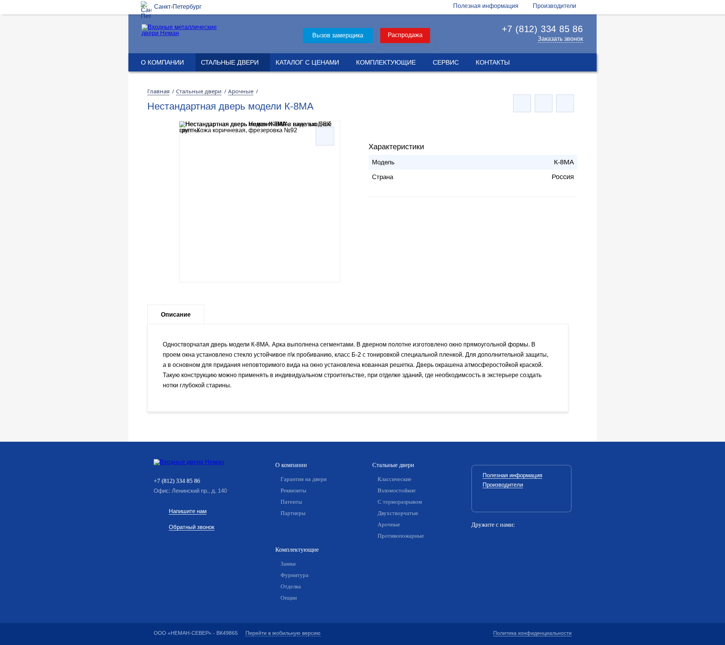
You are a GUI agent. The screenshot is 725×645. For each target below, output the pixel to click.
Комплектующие (386, 62)
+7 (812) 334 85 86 (542, 29)
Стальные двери (230, 62)
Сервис (446, 62)
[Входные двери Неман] (200, 462)
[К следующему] (565, 103)
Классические (395, 479)
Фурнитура (295, 575)
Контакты (493, 62)
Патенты (291, 502)
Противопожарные (401, 536)
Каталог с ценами (307, 62)
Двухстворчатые (398, 513)
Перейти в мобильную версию (283, 633)
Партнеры (293, 513)
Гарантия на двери (304, 479)
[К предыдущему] (522, 103)
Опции (289, 598)
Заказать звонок (560, 39)
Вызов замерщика (337, 35)
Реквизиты (293, 490)
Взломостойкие (397, 490)
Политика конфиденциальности (532, 633)
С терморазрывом (400, 502)
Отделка (291, 586)
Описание (176, 314)
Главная (158, 91)
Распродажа (405, 35)
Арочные (240, 91)
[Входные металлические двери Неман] (180, 33)
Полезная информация (485, 6)
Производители (554, 6)
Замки (288, 564)
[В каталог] (543, 103)
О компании (162, 62)
